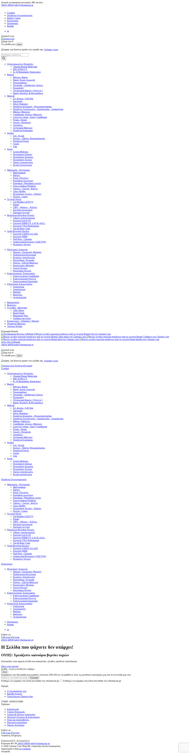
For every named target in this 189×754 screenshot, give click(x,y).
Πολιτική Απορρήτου (17, 722)
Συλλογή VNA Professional (26, 226)
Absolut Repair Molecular (25, 66)
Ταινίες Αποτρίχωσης (23, 162)
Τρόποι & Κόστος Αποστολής (21, 714)
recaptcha (5, 751)
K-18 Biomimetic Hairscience (27, 72)
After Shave (18, 310)
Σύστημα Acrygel (21, 212)
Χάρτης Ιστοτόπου (16, 725)
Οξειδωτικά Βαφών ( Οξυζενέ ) (28, 90)
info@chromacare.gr (23, 5)
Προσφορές (12, 23)
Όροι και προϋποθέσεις (18, 720)
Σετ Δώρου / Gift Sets (23, 98)
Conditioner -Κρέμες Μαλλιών (27, 114)
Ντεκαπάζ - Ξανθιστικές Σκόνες (28, 85)
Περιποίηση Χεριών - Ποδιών (27, 194)
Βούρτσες (17, 294)
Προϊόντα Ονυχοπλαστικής (19, 15)
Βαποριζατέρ (13, 302)
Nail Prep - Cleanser (22, 239)
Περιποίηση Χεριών (22, 159)
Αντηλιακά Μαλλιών (22, 128)
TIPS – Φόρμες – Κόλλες (25, 207)
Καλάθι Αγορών (14, 694)
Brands (10, 26)
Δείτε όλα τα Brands (10, 342)
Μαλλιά (10, 96)
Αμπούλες (18, 125)
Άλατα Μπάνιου (20, 152)
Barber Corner (14, 18)
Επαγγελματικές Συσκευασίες (21, 273)
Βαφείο (10, 74)
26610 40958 (7, 5)
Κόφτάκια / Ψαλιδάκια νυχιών (27, 183)
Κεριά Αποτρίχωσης (22, 165)
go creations (25, 749)
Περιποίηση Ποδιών (22, 154)
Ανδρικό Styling (14, 326)
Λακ (15, 146)
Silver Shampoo (20, 104)
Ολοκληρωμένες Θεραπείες (20, 64)
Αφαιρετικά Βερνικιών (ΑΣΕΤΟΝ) (29, 242)
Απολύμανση (19, 289)
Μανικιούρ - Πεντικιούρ (18, 170)
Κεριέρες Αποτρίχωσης (24, 257)
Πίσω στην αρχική (9, 666)
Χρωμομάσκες (20, 82)
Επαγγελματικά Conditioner (26, 276)
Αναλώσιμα (18, 287)
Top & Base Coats (21, 228)
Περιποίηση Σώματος (23, 157)
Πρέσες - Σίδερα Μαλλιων (25, 263)
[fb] (6, 637)
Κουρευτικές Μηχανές (23, 265)
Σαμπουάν (18, 101)
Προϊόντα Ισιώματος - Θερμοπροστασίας (32, 106)
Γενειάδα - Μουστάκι (17, 307)
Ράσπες (16, 175)
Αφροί (16, 144)
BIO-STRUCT (20, 69)
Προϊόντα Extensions (23, 130)
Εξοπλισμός (12, 20)
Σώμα (10, 149)
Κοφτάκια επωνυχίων (23, 180)
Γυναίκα (11, 13)
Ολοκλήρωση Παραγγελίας (20, 696)
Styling (10, 133)
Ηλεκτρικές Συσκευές (17, 249)
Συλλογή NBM (20, 236)
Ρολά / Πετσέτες (20, 178)
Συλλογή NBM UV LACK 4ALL (29, 223)
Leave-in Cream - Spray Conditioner (30, 117)
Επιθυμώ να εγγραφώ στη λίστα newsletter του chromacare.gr (61, 681)
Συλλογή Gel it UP (22, 220)
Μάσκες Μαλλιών (21, 112)
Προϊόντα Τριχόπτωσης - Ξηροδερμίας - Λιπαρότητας (38, 109)
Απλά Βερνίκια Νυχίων (18, 231)
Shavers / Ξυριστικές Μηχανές (27, 252)
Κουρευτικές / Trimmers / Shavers (23, 321)
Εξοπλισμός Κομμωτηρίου (19, 284)
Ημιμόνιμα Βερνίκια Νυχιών (20, 215)
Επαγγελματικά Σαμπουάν (25, 281)
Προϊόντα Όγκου (21, 141)
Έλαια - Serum (20, 120)
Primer (16, 204)
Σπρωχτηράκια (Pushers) (24, 186)
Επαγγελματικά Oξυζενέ (24, 279)
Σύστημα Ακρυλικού (22, 210)
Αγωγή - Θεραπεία (22, 122)
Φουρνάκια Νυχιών (22, 271)
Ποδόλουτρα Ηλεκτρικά (24, 255)
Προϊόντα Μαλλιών (16, 323)
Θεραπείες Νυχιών (22, 244)
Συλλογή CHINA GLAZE (25, 234)
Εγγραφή (34, 678)
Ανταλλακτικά (19, 297)
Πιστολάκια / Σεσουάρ (23, 260)
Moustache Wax (20, 315)
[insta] (15, 637)
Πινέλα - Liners (20, 196)
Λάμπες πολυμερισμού (24, 218)
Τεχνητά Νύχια (14, 199)
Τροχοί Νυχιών (20, 268)
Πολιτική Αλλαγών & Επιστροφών (23, 717)
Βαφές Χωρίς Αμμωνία (24, 80)
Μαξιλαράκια (19, 172)
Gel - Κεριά (18, 136)
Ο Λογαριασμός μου (16, 691)
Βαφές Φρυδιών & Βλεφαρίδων (28, 93)
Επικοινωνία (13, 709)
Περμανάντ (18, 88)
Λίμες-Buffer (19, 191)
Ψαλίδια (17, 292)
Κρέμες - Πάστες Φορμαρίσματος (29, 138)
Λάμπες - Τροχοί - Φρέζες (25, 188)
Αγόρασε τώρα (51, 49)
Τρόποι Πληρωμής (16, 712)
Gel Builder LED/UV (23, 202)
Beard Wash (18, 313)
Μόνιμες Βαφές (20, 77)
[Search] (3, 58)
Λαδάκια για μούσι (22, 318)
